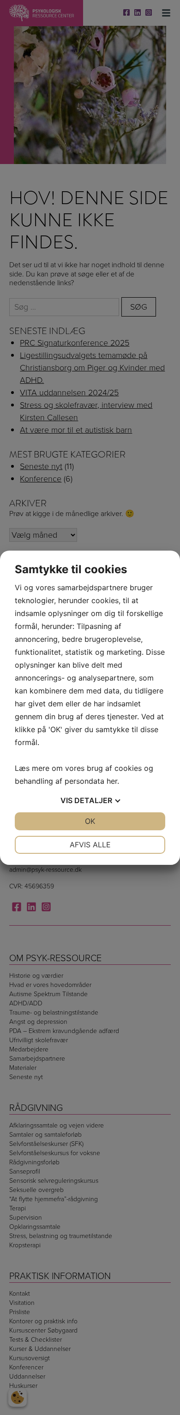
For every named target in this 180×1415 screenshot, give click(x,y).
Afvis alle (90, 844)
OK (90, 821)
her (112, 781)
